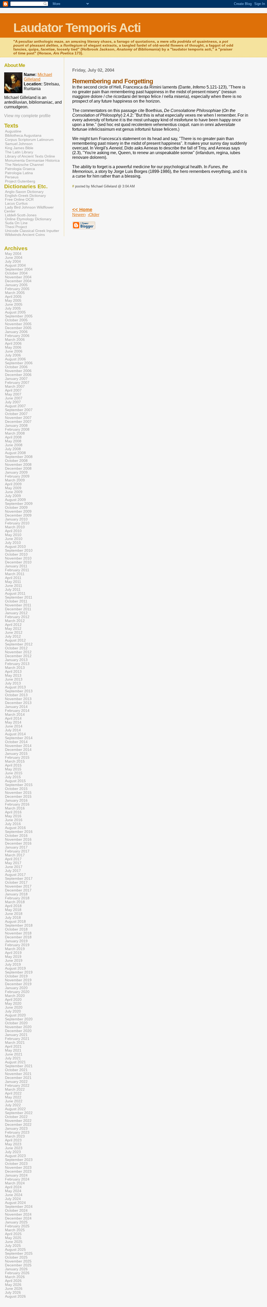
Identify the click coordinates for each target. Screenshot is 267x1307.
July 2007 (13, 402)
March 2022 (15, 1089)
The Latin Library (19, 152)
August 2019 (15, 968)
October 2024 (16, 1210)
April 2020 (13, 1000)
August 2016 (15, 828)
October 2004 (16, 273)
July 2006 (13, 355)
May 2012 (13, 629)
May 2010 (13, 535)
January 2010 (16, 519)
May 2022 (13, 1097)
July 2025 (13, 1246)
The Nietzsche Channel (24, 164)
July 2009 (13, 496)
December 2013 (18, 703)
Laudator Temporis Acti (77, 28)
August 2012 (15, 640)
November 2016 (18, 839)
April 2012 (13, 625)
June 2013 (13, 679)
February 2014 (17, 711)
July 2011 (13, 590)
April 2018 (13, 906)
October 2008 (16, 461)
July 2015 (13, 777)
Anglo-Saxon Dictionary (24, 192)
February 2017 (17, 851)
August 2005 (15, 312)
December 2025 (18, 1265)
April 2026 (13, 1281)
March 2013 (15, 668)
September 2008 (19, 457)
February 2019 (17, 945)
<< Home (82, 209)
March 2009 (15, 480)
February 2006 (17, 336)
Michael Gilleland (38, 76)
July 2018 (13, 918)
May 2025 (13, 1238)
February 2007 (17, 383)
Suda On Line (16, 223)
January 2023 (16, 1128)
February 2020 (17, 992)
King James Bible (19, 148)
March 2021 (15, 1043)
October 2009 (16, 508)
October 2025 (16, 1257)
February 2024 (17, 1179)
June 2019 (13, 961)
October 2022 (16, 1117)
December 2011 (18, 609)
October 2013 (16, 695)
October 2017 (16, 882)
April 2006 (13, 343)
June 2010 (13, 539)
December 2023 (18, 1171)
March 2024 (15, 1183)
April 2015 (13, 765)
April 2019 (13, 953)
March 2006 (15, 340)
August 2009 (15, 500)
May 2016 (13, 816)
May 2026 (13, 1285)
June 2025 (13, 1242)
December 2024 (18, 1218)
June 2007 (13, 398)
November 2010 (18, 558)
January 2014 (16, 707)
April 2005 (13, 297)
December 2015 (18, 797)
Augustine (13, 131)
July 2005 (13, 308)
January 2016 (16, 800)
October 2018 (16, 929)
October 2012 (16, 648)
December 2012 (18, 656)
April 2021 (13, 1046)
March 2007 (15, 386)
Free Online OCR (19, 200)
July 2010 (13, 543)
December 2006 (18, 375)
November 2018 (18, 933)
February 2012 (17, 617)
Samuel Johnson (19, 144)
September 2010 (19, 550)
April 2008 (13, 437)
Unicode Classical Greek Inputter (32, 231)
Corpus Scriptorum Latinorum (29, 139)
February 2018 (17, 898)
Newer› (79, 214)
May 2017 (13, 863)
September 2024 (19, 1207)
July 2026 (13, 1293)
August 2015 (15, 781)
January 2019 (16, 941)
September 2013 (19, 691)
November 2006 (18, 371)
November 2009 (18, 511)
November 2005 (18, 324)
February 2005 (17, 289)
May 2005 (13, 301)
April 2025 (13, 1234)
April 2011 (13, 578)
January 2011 (16, 566)
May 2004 (13, 254)
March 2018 (15, 902)
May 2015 (13, 769)
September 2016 (19, 832)
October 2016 (16, 836)
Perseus (12, 177)
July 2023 (13, 1152)
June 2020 (13, 1007)
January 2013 (16, 660)
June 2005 (13, 304)
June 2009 (13, 492)
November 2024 (18, 1214)
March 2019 (15, 949)
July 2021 (13, 1058)
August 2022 (15, 1109)
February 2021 (17, 1039)
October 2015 (16, 789)
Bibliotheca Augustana (23, 135)
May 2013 (13, 675)
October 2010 (16, 554)
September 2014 (19, 738)
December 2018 (18, 937)
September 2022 (19, 1113)
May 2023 (13, 1144)
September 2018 (19, 925)
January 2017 (16, 847)
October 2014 (16, 742)
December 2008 (18, 468)
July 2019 (13, 964)
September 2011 (18, 597)
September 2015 (19, 785)
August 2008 (15, 453)
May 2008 (13, 441)
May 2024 (13, 1191)
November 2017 (18, 886)
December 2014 (18, 750)
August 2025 (15, 1250)
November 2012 (18, 652)
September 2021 (19, 1066)
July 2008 (13, 449)
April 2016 (13, 812)
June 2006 (13, 351)
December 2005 (18, 328)
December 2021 (18, 1078)
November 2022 (18, 1121)
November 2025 (18, 1261)
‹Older (93, 214)
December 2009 (18, 515)
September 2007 (19, 410)
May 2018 (13, 910)
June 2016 (13, 820)
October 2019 (16, 976)
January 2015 (16, 754)
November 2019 (18, 980)
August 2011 (15, 593)
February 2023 (17, 1132)
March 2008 (15, 433)
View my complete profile (27, 116)
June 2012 (13, 632)
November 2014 (18, 746)
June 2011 (13, 586)
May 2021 (13, 1050)
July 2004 (13, 261)
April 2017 (13, 859)
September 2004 (19, 269)
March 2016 (15, 808)
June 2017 (13, 867)
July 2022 (13, 1105)
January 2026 (16, 1269)
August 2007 (15, 406)
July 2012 (13, 636)
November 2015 (18, 793)
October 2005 (16, 320)
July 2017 (13, 871)
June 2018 (13, 914)
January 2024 (16, 1175)
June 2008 (13, 445)
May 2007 (13, 394)
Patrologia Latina (19, 173)
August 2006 (15, 359)
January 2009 (16, 472)
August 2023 (15, 1156)
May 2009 (13, 488)
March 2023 (15, 1136)
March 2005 (15, 293)
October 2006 (16, 367)
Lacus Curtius (16, 203)
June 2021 (13, 1054)
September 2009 (19, 504)
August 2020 (15, 1015)
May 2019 (13, 957)
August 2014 (15, 734)
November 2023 (18, 1168)
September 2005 (19, 316)
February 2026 (17, 1273)
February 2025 (17, 1226)
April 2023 (13, 1140)
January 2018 (16, 894)
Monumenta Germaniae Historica (32, 160)
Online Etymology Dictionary (28, 219)
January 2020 (16, 988)
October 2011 (16, 601)
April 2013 (13, 672)
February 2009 (17, 476)
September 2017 (19, 879)
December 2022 (18, 1125)
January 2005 (16, 285)
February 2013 (17, 664)
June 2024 (13, 1195)
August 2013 (15, 687)
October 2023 (16, 1164)
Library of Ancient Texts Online (30, 156)
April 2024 (13, 1187)
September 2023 (19, 1160)
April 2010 (13, 531)
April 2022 (13, 1093)
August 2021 (15, 1062)
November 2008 (18, 465)
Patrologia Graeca (20, 169)
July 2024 (13, 1199)
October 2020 (16, 1023)
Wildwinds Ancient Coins (25, 235)
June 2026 (13, 1289)
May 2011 (13, 582)
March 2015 (15, 761)
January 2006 (16, 332)
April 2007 (13, 390)
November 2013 (18, 699)
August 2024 (15, 1203)
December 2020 (18, 1031)
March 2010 (15, 527)
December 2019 (18, 984)
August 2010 (15, 547)
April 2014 (13, 718)
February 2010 (17, 523)
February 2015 (17, 757)
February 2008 (17, 429)
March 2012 (15, 621)
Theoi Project (16, 227)
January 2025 (16, 1222)
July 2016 (13, 824)
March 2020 (15, 996)
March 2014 (15, 715)
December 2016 (18, 843)
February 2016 (17, 804)
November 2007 (18, 418)
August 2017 (15, 875)
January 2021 (16, 1035)
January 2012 (16, 613)
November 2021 (18, 1074)
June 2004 (13, 258)
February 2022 (17, 1086)
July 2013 (13, 683)
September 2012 (19, 644)
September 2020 (19, 1019)
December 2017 (18, 890)
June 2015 (13, 773)
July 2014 (13, 730)
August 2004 (15, 265)
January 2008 (16, 426)
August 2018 (15, 921)
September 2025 (19, 1253)
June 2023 (13, 1148)
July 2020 (13, 1011)
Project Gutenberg (20, 181)
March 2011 (15, 574)
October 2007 (16, 414)
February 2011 (17, 570)
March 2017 (15, 855)
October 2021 (16, 1070)
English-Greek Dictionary (25, 196)
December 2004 (18, 281)
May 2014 (13, 722)
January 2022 (16, 1082)
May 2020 (13, 1004)
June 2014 (13, 726)
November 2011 (18, 605)
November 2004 (18, 277)
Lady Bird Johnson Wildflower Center (29, 209)
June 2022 (13, 1101)
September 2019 (19, 972)
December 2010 (18, 562)
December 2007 (18, 422)
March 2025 (15, 1230)
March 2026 (15, 1277)
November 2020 (18, 1027)
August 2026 (15, 1296)
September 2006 (19, 363)
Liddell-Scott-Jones (21, 215)
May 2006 (13, 347)
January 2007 (16, 379)
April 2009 (13, 484)
